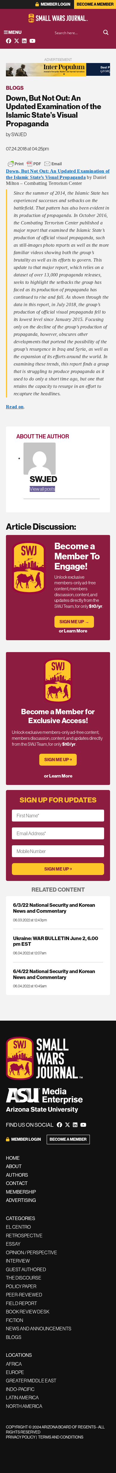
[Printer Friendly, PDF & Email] (35, 163)
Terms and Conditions (60, 1437)
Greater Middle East (31, 1381)
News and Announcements (38, 1329)
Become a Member (95, 4)
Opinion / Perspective (31, 1252)
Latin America (22, 1397)
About (14, 1166)
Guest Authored (26, 1269)
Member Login (55, 4)
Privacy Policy (20, 1437)
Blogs (15, 87)
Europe (15, 1372)
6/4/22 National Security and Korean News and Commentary (54, 974)
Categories (20, 1218)
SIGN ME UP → (74, 621)
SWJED (43, 479)
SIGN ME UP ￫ (58, 759)
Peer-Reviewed (24, 1295)
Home (13, 1158)
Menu (14, 32)
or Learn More (73, 631)
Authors (17, 1175)
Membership (21, 1192)
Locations (19, 1355)
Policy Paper (21, 1286)
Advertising (21, 1200)
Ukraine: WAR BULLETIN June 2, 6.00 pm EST (55, 941)
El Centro (18, 1227)
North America (24, 1406)
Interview (18, 1261)
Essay (13, 1244)
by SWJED (16, 134)
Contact (17, 1183)
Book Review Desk (27, 1312)
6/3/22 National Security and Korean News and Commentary (54, 908)
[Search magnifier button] (106, 32)
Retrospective (24, 1235)
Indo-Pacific (20, 1389)
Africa (14, 1364)
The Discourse (23, 1278)
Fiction (14, 1320)
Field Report (21, 1303)
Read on (14, 406)
